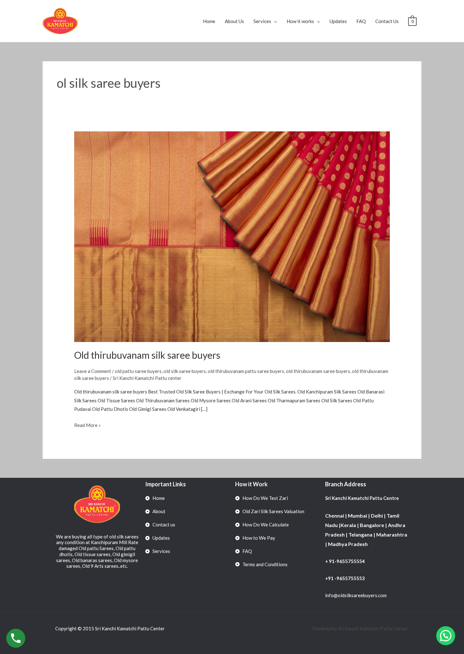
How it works (300, 21)
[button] (445, 635)
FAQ (361, 21)
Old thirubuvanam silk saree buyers (147, 355)
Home (209, 21)
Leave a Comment (92, 371)
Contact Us (387, 21)
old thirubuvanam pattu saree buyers (246, 371)
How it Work (251, 484)
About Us (234, 21)
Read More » (87, 424)
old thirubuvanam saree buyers (318, 371)
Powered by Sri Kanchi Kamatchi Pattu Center (360, 628)
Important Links (165, 484)
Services (262, 21)
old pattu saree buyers (138, 371)
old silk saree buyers (185, 371)
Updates (338, 21)
